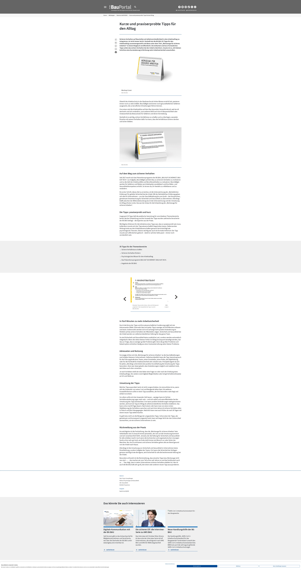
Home (105, 15)
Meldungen (112, 15)
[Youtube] (182, 7)
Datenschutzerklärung (169, 564)
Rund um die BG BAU (122, 15)
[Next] (176, 297)
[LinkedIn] (192, 7)
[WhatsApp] (195, 7)
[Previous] (125, 299)
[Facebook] (179, 7)
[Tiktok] (189, 7)
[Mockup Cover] (150, 70)
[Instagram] (186, 7)
